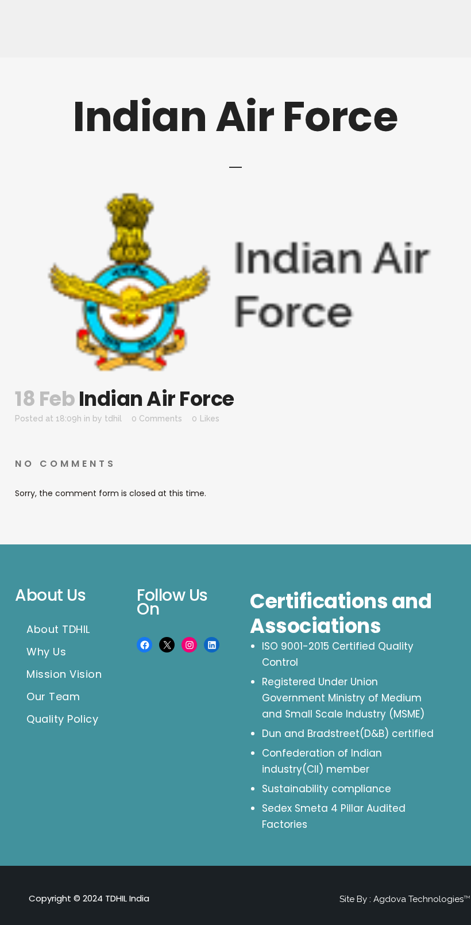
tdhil (113, 418)
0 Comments (157, 418)
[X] (167, 645)
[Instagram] (189, 645)
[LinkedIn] (211, 645)
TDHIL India (127, 898)
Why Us (46, 652)
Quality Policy (62, 719)
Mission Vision (64, 674)
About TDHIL (58, 629)
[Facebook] (144, 645)
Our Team (53, 696)
